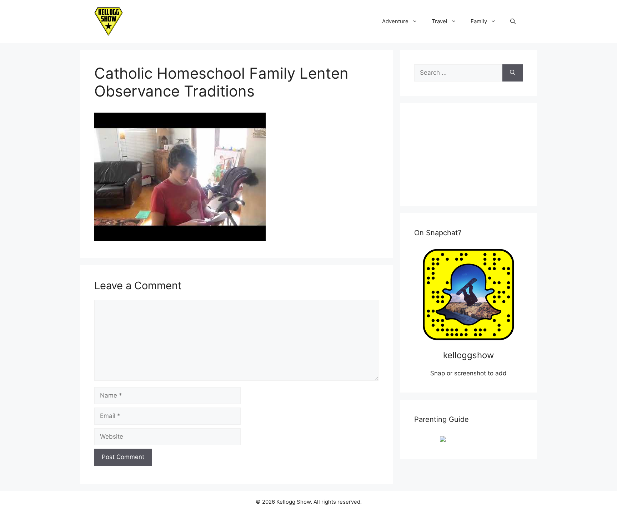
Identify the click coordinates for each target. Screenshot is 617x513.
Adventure (395, 21)
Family (479, 21)
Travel (439, 21)
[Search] (512, 73)
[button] (513, 21)
